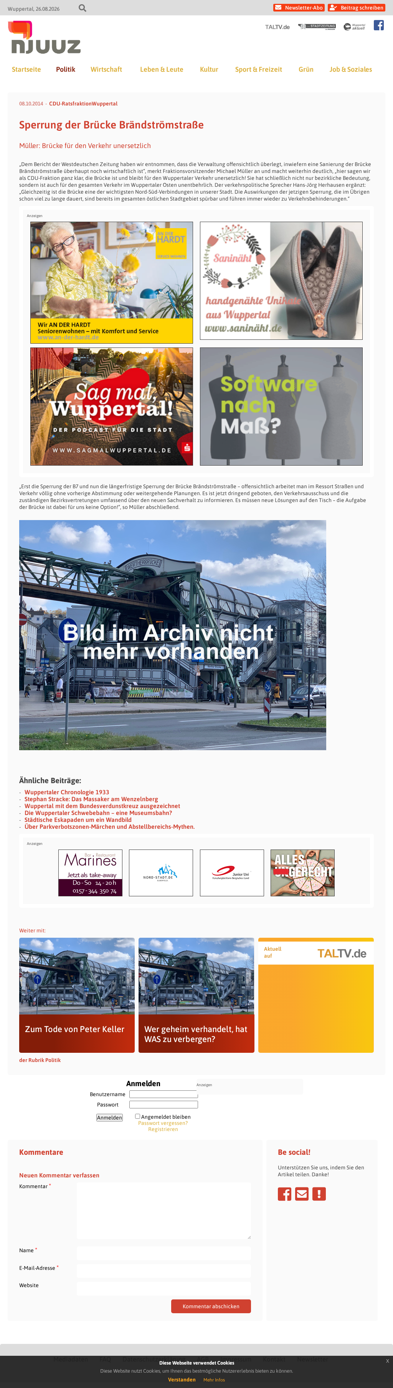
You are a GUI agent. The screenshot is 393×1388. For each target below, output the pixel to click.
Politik (65, 69)
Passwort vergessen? (163, 1123)
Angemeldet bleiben (166, 1117)
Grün (306, 69)
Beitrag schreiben (362, 8)
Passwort (108, 1105)
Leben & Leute (161, 69)
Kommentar (35, 1186)
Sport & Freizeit (258, 69)
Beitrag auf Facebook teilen (284, 1193)
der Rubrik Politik (40, 1060)
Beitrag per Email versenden (302, 1193)
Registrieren (163, 1129)
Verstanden (182, 1379)
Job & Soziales (351, 69)
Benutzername (107, 1094)
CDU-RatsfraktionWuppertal (83, 103)
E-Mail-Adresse (39, 1267)
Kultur (209, 69)
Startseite (26, 69)
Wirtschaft (106, 69)
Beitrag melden (319, 1193)
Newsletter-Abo (304, 8)
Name (28, 1250)
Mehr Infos (214, 1380)
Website (29, 1285)
